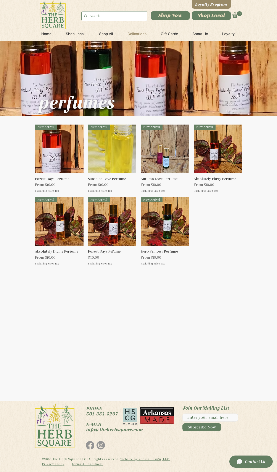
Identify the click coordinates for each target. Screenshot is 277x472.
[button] (237, 14)
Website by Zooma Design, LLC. (145, 459)
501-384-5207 (102, 414)
